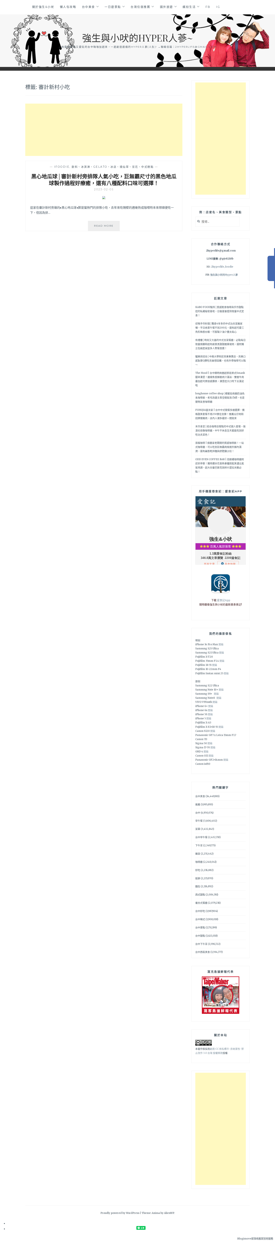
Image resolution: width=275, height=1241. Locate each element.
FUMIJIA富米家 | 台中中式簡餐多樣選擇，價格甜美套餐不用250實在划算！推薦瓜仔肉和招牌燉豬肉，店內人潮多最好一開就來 (220, 414)
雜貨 (197, 853)
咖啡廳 (199, 861)
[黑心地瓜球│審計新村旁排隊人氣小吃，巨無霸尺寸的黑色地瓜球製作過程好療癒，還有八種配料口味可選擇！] (103, 198)
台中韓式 (200, 919)
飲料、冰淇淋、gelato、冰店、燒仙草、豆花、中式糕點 (113, 166)
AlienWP (169, 1213)
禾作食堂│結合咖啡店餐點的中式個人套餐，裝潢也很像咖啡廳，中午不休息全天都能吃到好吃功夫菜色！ (220, 430)
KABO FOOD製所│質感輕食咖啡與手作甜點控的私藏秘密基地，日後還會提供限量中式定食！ (219, 311)
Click (271, 268)
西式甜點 (200, 894)
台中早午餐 (201, 837)
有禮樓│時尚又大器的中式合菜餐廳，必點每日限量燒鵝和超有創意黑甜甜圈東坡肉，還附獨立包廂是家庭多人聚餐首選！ (220, 344)
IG (218, 7)
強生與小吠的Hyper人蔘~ (137, 37)
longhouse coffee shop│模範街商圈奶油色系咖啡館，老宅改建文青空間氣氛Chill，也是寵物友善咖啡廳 (220, 397)
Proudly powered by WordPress (119, 1213)
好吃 (197, 870)
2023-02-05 (104, 189)
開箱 (221, 644)
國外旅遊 (166, 7)
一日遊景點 (113, 7)
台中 (197, 812)
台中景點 (200, 927)
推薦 (197, 804)
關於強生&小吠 (43, 7)
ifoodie (62, 166)
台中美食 (88, 7)
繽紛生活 (189, 7)
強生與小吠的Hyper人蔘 (224, 274)
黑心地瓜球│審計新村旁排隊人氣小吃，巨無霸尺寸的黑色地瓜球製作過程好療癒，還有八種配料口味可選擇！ (103, 179)
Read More (106, 227)
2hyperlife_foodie (222, 266)
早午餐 (199, 820)
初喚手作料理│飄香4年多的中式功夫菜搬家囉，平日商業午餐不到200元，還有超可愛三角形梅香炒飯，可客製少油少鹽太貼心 (219, 327)
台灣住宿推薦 (140, 7)
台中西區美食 (202, 952)
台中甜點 (200, 935)
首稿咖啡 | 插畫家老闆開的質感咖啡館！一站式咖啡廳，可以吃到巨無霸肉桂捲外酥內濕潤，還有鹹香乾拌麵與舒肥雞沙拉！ (219, 447)
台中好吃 (200, 911)
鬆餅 (197, 878)
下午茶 (199, 845)
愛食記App (223, 600)
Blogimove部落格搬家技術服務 (255, 1238)
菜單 (197, 829)
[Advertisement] (103, 130)
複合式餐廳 (201, 902)
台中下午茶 (201, 944)
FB (207, 7)
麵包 (197, 886)
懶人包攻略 (68, 7)
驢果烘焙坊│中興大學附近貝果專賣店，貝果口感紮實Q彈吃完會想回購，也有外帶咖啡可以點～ (220, 360)
